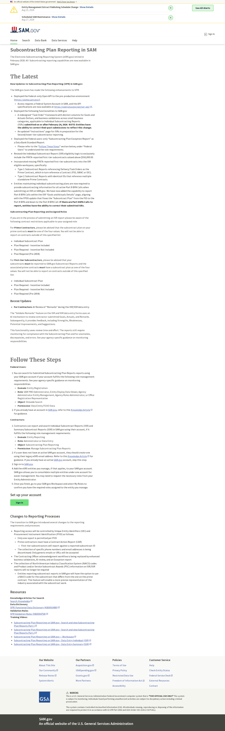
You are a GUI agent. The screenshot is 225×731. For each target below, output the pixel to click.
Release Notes (46, 675)
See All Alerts (202, 7)
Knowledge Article (80, 409)
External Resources (159, 680)
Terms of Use (119, 665)
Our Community (47, 670)
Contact (153, 685)
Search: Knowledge (20, 601)
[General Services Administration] (45, 697)
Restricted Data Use (122, 675)
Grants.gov (81, 675)
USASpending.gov (85, 670)
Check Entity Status (159, 670)
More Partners (83, 680)
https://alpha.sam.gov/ (27, 99)
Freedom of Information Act (127, 680)
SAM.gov (58, 459)
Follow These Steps (49, 146)
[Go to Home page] (25, 31)
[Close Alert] (170, 8)
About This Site (47, 665)
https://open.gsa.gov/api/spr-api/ (72, 106)
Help (151, 665)
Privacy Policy (119, 670)
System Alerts (46, 680)
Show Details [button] (86, 7)
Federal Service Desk (159, 675)
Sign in (19, 502)
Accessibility (119, 685)
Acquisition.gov (84, 665)
